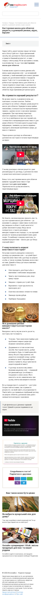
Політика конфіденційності (12, 593)
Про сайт (19, 594)
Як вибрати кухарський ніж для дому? (19, 515)
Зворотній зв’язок (8, 592)
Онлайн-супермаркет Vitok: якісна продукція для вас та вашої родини (20, 547)
